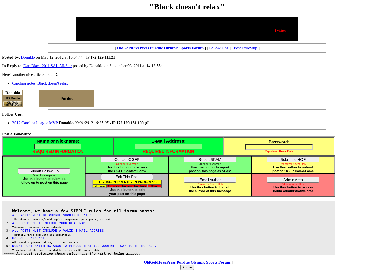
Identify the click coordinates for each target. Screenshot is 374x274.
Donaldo (28, 57)
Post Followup (245, 48)
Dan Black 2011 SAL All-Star (47, 66)
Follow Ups (218, 48)
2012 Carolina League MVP (35, 123)
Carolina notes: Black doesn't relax (40, 83)
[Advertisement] (169, 29)
